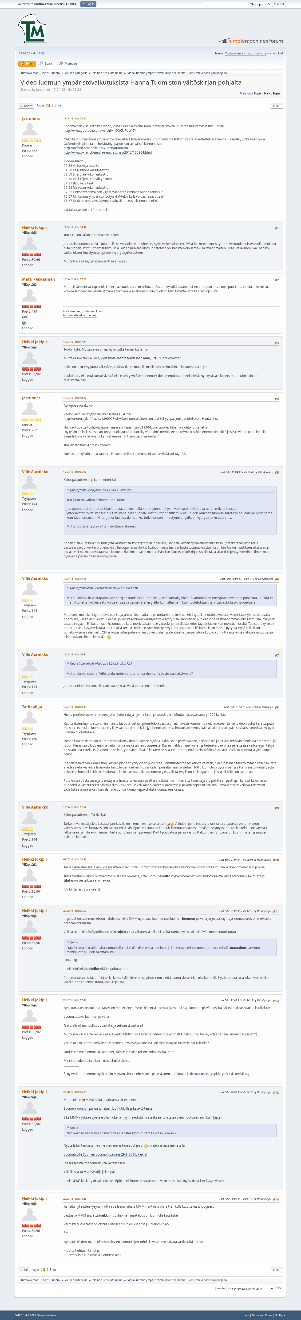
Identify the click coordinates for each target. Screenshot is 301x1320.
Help (246, 1315)
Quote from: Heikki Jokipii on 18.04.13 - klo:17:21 (101, 664)
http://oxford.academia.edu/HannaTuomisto (96, 148)
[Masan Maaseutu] (24, 322)
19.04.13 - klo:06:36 (74, 578)
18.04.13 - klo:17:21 (74, 341)
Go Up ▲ (280, 1315)
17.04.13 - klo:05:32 (74, 118)
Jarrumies (31, 118)
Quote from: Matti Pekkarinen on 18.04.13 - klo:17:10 (104, 588)
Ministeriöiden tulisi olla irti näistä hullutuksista (97, 1060)
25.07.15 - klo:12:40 (74, 1000)
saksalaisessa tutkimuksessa (92, 867)
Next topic (272, 93)
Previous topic (250, 93)
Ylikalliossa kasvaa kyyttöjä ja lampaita (90, 1172)
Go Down (26, 105)
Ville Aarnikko (35, 471)
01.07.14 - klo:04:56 (74, 859)
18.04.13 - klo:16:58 (74, 227)
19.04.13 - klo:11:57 (74, 807)
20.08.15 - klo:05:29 (74, 1092)
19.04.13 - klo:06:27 (74, 472)
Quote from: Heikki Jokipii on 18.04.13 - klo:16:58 (101, 490)
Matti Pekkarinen (38, 279)
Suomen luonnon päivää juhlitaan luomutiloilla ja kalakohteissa (108, 1108)
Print (277, 105)
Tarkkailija (32, 706)
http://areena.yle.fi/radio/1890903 (89, 419)
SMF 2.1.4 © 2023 (25, 1315)
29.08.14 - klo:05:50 (74, 910)
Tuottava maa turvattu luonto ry (245, 53)
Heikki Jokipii (34, 227)
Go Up (24, 1269)
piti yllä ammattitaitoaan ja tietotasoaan (180, 1074)
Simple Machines (46, 1315)
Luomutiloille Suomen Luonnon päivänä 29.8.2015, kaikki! (105, 1154)
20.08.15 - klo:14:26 (74, 1198)
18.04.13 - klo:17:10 (74, 279)
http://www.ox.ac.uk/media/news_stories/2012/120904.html (108, 152)
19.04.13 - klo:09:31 (74, 706)
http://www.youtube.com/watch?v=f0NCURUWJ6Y (100, 130)
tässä (90, 932)
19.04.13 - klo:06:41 (74, 654)
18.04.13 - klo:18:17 (74, 398)
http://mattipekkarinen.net (80, 315)
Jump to (220, 1288)
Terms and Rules (262, 1315)
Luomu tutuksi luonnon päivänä (86, 1016)
